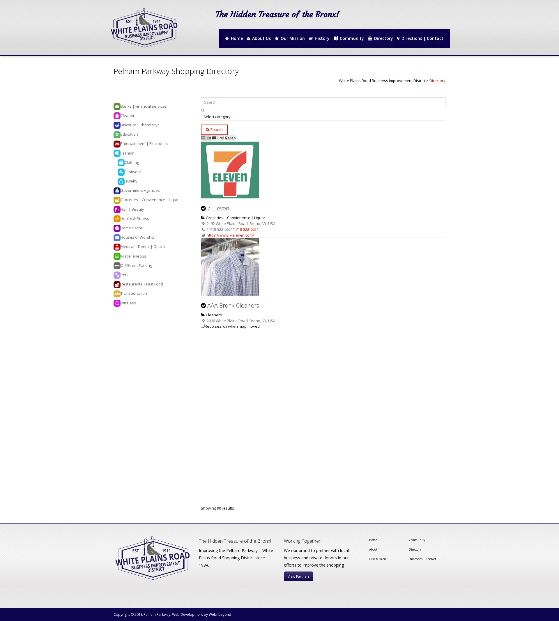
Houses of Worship (138, 237)
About (373, 549)
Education (129, 134)
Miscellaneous (133, 256)
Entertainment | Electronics (144, 143)
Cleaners (213, 314)
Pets (124, 274)
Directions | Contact (422, 559)
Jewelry (131, 181)
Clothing (132, 162)
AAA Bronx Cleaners (233, 305)
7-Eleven (218, 208)
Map (231, 138)
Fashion (128, 153)
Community (417, 540)
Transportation (134, 293)
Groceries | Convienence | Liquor (235, 217)
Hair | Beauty (132, 209)
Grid (220, 138)
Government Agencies (140, 190)
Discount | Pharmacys (140, 124)
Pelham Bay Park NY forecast (424, 24)
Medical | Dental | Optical (143, 246)
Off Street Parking (136, 265)
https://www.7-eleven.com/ (230, 235)
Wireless (128, 303)
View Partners (298, 576)
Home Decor (131, 227)
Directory (415, 549)
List (208, 138)
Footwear (133, 171)
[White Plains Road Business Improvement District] (143, 27)
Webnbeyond (220, 614)
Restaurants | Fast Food (142, 284)
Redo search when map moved (232, 326)
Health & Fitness (135, 218)
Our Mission (377, 559)
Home (373, 540)
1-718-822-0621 (246, 229)
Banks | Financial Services (144, 106)
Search (216, 129)
